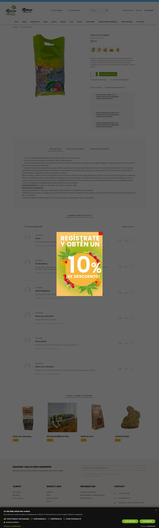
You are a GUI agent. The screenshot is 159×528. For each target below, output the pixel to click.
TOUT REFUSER (147, 521)
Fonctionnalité (73, 519)
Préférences (56, 519)
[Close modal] (101, 233)
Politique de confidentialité (12, 526)
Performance (40, 519)
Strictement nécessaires (18, 519)
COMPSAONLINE (151, 526)
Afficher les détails (12, 522)
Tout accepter (130, 521)
